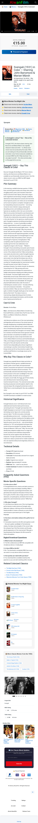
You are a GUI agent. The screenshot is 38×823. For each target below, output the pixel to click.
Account (13, 806)
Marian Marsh (26, 110)
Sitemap (19, 821)
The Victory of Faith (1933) (13, 657)
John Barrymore (27, 107)
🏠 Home (5, 7)
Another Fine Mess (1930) (13, 666)
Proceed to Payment (20, 52)
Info (10, 94)
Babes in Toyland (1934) (12, 660)
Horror (21, 88)
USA (23, 84)
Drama (15, 88)
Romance (27, 88)
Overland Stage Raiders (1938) (14, 663)
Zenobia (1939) (26, 669)
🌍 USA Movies (15, 131)
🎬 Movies (12, 7)
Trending (13, 800)
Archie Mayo (28, 104)
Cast (28, 94)
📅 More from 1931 (19, 129)
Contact (23, 806)
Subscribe (19, 763)
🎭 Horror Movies (16, 130)
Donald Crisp (26, 113)
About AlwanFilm (12, 811)
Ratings (24, 800)
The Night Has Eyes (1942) (13, 568)
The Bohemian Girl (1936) (13, 669)
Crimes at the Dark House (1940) (15, 570)
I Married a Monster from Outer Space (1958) (18, 577)
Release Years (26, 811)
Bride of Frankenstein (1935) (14, 575)
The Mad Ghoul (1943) (12, 572)
